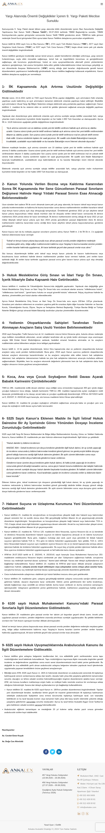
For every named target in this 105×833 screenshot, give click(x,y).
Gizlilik (58, 825)
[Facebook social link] (46, 752)
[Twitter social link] (52, 752)
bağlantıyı (70, 71)
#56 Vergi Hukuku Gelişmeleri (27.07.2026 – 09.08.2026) (55, 783)
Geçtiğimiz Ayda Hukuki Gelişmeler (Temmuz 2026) (57, 791)
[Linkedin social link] (59, 752)
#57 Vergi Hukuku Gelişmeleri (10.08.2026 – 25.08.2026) (55, 776)
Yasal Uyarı (49, 825)
